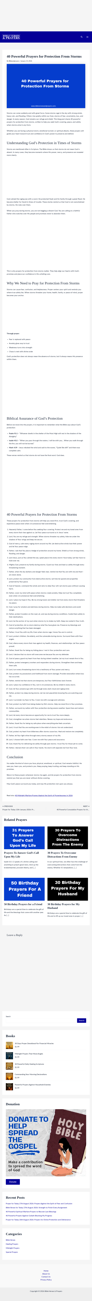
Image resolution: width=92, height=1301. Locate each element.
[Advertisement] (46, 15)
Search (8, 1016)
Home (46, 1271)
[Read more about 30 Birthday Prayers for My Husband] (67, 889)
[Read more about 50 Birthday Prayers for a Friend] (24, 889)
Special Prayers (12, 1252)
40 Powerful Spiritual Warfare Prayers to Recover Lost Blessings (31, 1212)
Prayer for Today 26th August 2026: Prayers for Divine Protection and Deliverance (38, 1220)
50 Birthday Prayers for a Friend (23, 904)
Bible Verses (10, 1240)
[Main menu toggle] (87, 37)
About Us (46, 1274)
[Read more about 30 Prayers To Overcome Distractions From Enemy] (67, 838)
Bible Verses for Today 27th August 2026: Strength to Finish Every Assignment (36, 1208)
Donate (12, 1182)
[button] (82, 37)
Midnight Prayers (12, 1248)
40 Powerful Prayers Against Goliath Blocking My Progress (29, 1216)
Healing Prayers (12, 1244)
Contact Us (46, 1277)
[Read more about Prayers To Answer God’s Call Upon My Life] (24, 838)
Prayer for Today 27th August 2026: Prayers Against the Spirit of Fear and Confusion (39, 1204)
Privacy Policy (46, 1280)
